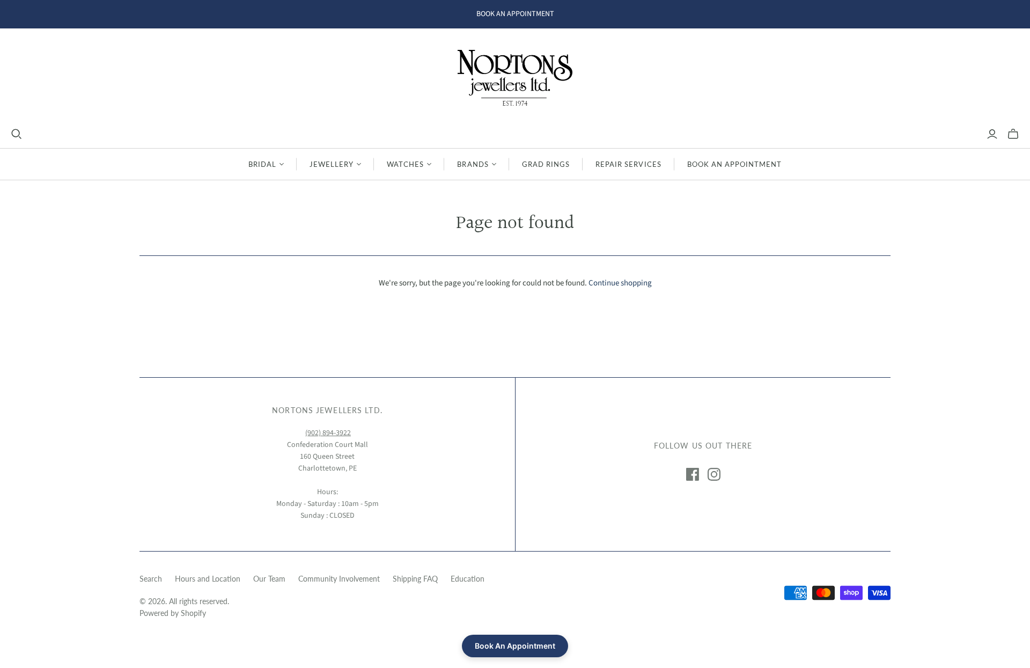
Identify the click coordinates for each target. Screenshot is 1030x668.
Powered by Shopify (172, 613)
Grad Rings (546, 164)
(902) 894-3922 (328, 433)
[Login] (992, 134)
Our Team (269, 578)
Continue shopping (620, 283)
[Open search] (16, 134)
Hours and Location (207, 578)
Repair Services (628, 164)
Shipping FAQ (415, 578)
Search (150, 578)
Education (467, 578)
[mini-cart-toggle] (1013, 134)
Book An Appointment (734, 164)
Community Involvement (339, 578)
